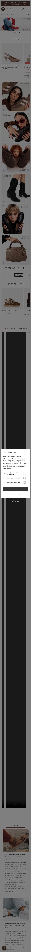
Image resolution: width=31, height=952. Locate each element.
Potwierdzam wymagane (15, 494)
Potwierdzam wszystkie (15, 489)
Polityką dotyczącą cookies (18, 460)
